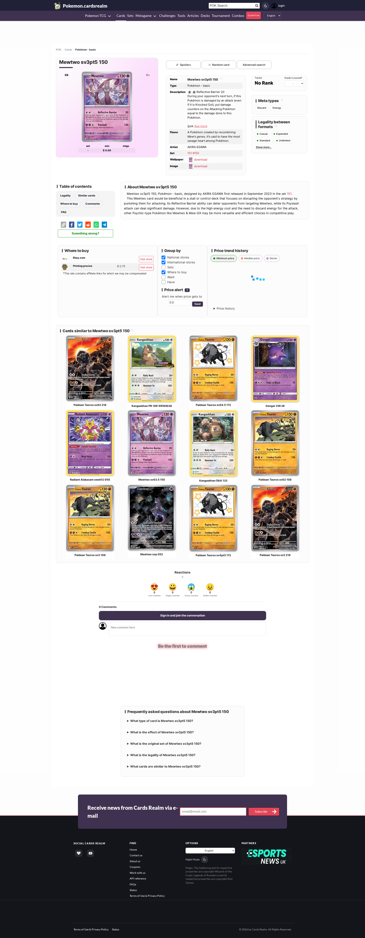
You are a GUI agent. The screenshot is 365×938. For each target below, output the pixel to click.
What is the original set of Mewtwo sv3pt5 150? (165, 743)
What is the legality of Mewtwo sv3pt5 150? (162, 755)
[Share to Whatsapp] (96, 225)
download (200, 159)
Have (171, 282)
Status (133, 890)
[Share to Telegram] (104, 225)
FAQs (133, 884)
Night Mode (193, 859)
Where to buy (69, 203)
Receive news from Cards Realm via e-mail (132, 811)
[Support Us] (78, 853)
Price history (226, 308)
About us (135, 861)
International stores (181, 262)
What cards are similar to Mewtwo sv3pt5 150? (165, 766)
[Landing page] (57, 6)
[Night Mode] (265, 5)
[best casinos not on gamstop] (267, 855)
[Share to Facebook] (71, 225)
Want (171, 277)
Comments (92, 203)
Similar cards (86, 195)
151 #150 (193, 153)
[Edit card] (221, 79)
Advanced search (254, 64)
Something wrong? (85, 233)
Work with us (137, 872)
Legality (65, 195)
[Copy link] (63, 225)
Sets (170, 267)
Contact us (136, 855)
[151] (66, 75)
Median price (252, 258)
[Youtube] (90, 853)
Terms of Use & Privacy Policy (147, 895)
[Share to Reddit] (88, 225)
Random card (220, 64)
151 (289, 194)
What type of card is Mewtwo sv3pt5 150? (161, 721)
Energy (277, 107)
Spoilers (185, 64)
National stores (178, 257)
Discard (261, 107)
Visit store (146, 259)
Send (197, 304)
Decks (273, 258)
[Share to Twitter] (80, 225)
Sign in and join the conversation (182, 615)
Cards (68, 49)
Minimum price (225, 258)
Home (133, 849)
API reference (138, 878)
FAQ (63, 212)
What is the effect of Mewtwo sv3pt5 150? (162, 732)
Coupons (135, 866)
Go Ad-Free (253, 15)
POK (58, 49)
